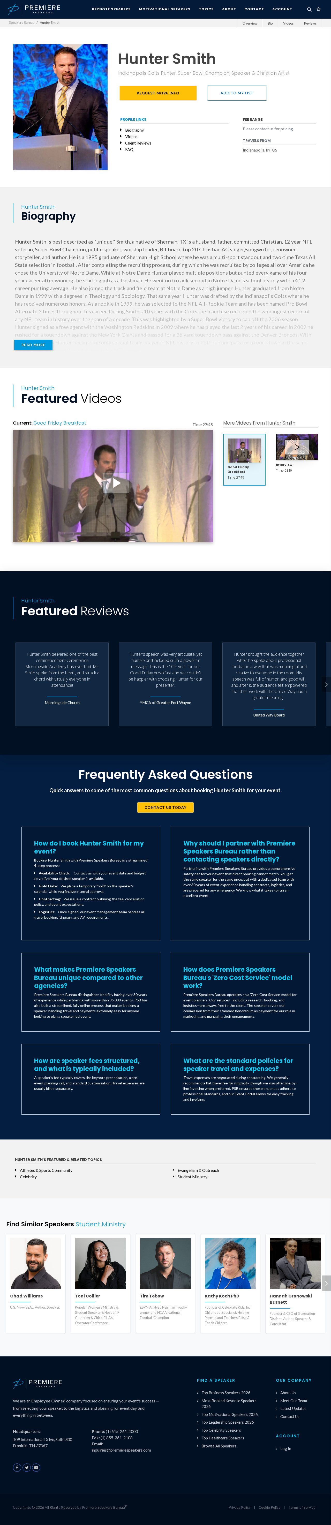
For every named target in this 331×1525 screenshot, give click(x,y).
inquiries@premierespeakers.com (121, 1449)
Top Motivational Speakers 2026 (229, 1414)
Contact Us (289, 1416)
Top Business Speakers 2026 (225, 1392)
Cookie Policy (269, 1507)
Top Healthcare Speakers (222, 1438)
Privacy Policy (240, 1507)
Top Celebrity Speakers (221, 1430)
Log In (285, 1448)
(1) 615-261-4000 (122, 1431)
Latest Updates (293, 1408)
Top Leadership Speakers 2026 (227, 1422)
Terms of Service (301, 1507)
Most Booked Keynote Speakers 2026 (229, 1403)
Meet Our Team (293, 1400)
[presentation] (326, 684)
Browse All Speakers (218, 1446)
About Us (288, 1392)
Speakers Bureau (21, 22)
